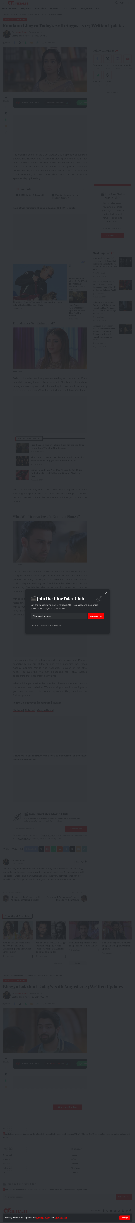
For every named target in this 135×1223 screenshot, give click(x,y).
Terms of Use (60, 1217)
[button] (124, 1217)
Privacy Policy (43, 1217)
